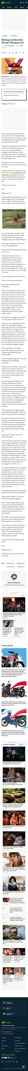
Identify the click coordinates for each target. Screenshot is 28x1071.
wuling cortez (21, 566)
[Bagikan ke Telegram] (16, 52)
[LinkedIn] (16, 1061)
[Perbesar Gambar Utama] (14, 73)
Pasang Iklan (18, 1051)
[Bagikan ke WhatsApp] (9, 52)
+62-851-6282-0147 (8, 1033)
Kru (2, 1043)
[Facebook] (13, 1061)
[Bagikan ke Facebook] (19, 52)
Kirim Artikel (4, 1045)
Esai (3, 7)
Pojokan (22, 7)
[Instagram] (3, 1061)
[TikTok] (9, 1061)
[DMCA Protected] (5, 1057)
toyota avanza (20, 563)
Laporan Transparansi (20, 1048)
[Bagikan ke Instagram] (12, 52)
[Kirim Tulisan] (21, 2)
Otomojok (14, 35)
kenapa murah (10, 563)
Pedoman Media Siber (20, 1043)
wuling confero (10, 566)
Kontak (3, 1048)
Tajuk (16, 7)
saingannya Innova (20, 250)
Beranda (5, 35)
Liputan (9, 7)
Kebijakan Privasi (19, 1045)
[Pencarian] (23, 2)
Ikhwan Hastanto (14, 583)
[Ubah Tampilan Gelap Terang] (24, 1067)
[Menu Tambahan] (26, 2)
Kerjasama (17, 1040)
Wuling (4, 104)
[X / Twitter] (6, 1061)
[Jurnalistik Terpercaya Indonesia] (13, 1058)
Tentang (4, 1040)
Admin (6, 556)
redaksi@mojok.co (7, 1031)
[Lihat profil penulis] (14, 579)
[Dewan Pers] (9, 1058)
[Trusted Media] (2, 1058)
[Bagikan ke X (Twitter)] (23, 52)
